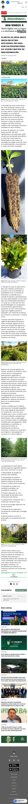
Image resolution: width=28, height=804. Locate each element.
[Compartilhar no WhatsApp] (17, 584)
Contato (14, 791)
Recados (14, 782)
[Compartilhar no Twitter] (14, 584)
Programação (14, 777)
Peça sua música (14, 794)
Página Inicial (14, 774)
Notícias (14, 788)
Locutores (14, 785)
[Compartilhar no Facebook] (11, 584)
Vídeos (14, 780)
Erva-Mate (4, 58)
